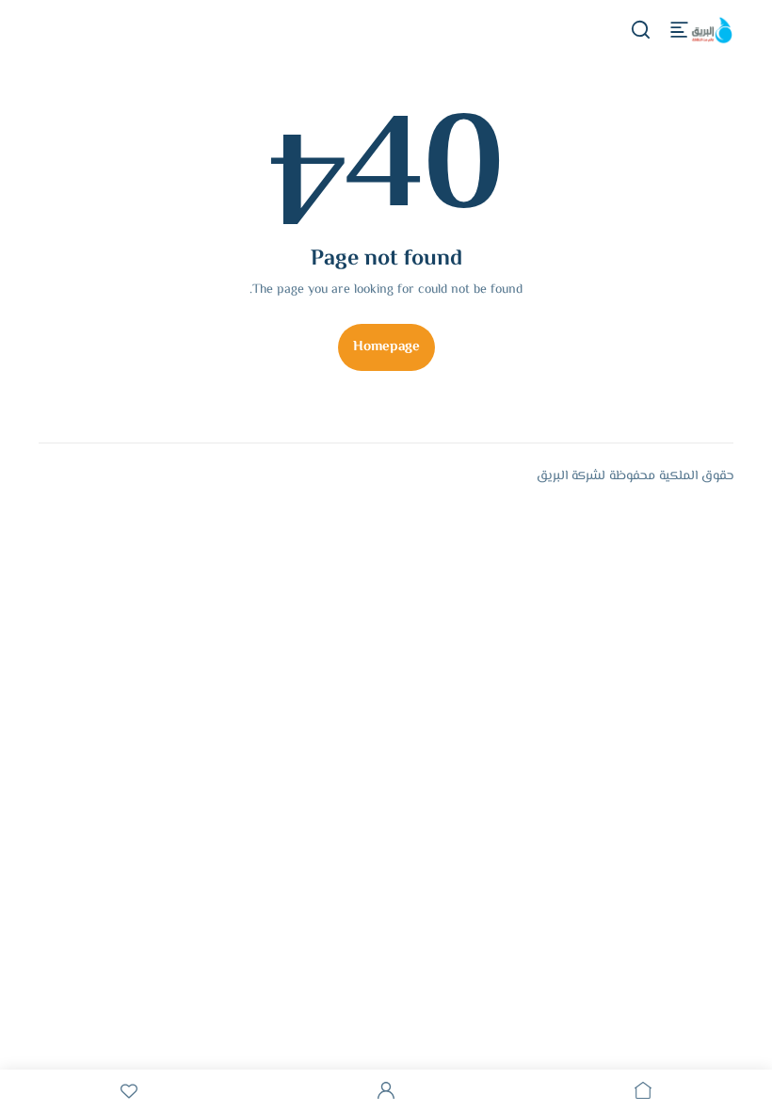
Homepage (386, 347)
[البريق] (710, 30)
